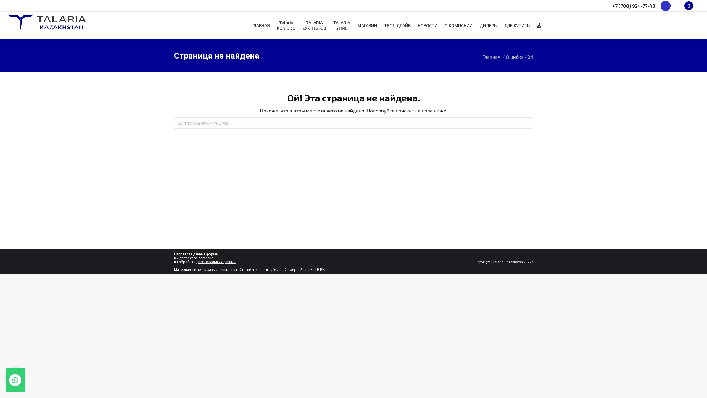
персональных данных (217, 262)
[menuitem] (260, 25)
